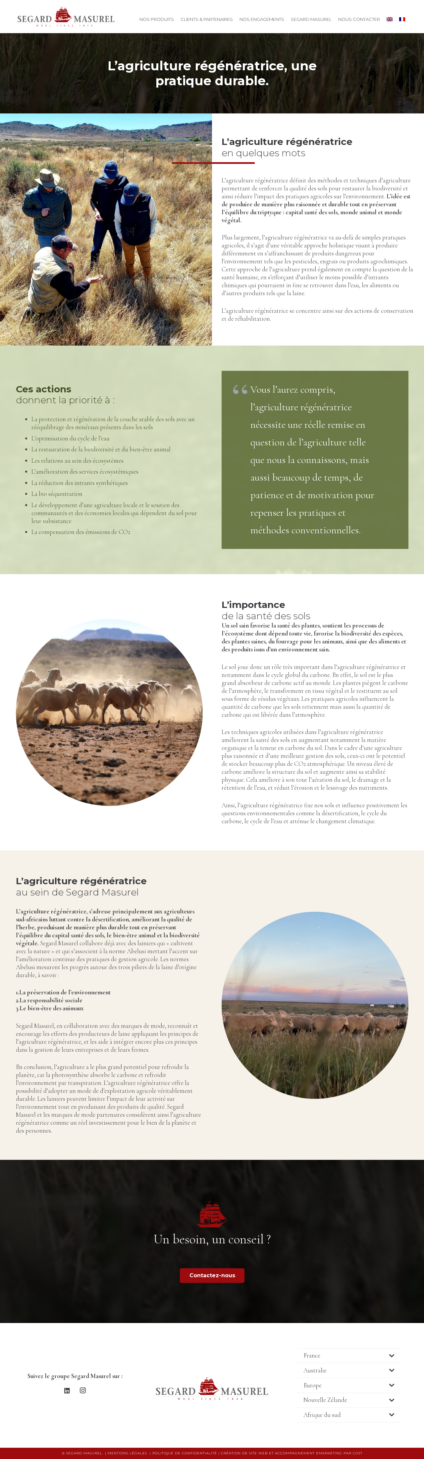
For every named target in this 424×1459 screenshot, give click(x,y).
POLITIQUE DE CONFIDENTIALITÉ (184, 1453)
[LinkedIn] (67, 1391)
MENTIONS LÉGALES (127, 1453)
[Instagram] (83, 1391)
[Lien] (66, 16)
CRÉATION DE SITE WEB (244, 1453)
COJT (357, 1453)
